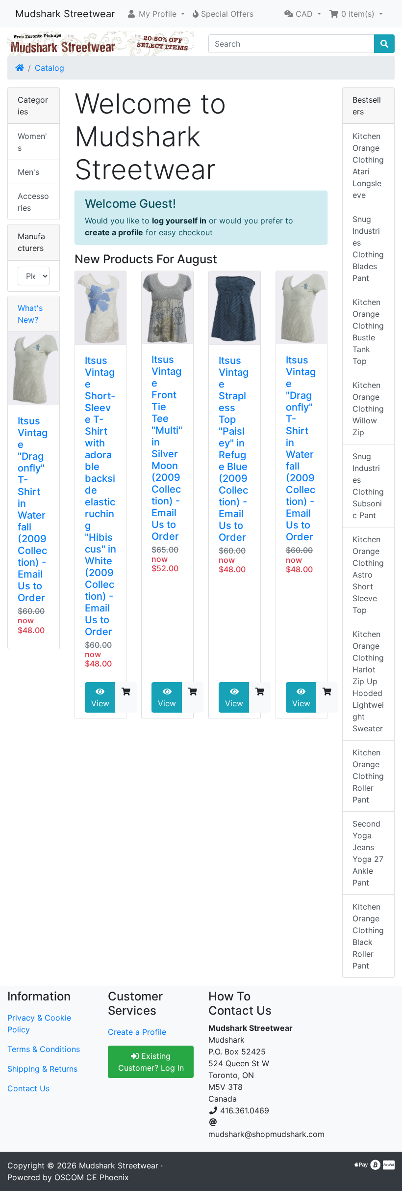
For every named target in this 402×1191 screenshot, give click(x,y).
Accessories (33, 202)
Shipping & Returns (42, 1069)
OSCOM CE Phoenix (91, 1177)
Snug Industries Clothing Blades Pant (368, 248)
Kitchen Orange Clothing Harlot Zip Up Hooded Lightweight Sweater (368, 681)
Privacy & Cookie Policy (39, 1023)
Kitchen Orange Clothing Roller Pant (368, 776)
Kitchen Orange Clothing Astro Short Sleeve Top (368, 574)
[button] (156, 14)
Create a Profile (137, 1032)
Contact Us (28, 1088)
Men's (28, 172)
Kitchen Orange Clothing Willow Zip (368, 408)
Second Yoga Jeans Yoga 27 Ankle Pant (367, 853)
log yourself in (179, 220)
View (100, 703)
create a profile (114, 232)
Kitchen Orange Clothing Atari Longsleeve (368, 165)
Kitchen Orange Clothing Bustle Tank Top (368, 331)
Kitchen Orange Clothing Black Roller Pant (368, 936)
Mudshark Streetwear (65, 14)
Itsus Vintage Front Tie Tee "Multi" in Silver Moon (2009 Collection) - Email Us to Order (166, 448)
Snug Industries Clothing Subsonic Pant (368, 485)
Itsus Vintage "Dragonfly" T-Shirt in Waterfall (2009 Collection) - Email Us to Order (301, 448)
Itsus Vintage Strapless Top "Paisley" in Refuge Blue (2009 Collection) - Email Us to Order (234, 449)
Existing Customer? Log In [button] (151, 1062)
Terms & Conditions (43, 1049)
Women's (32, 142)
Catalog (49, 68)
